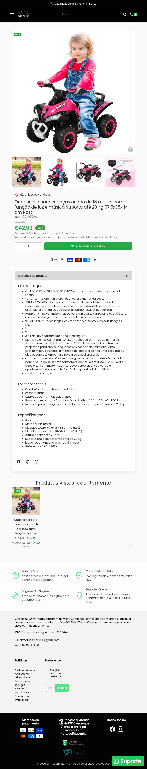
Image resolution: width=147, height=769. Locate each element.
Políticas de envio (26, 670)
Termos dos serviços (22, 683)
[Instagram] (121, 729)
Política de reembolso (22, 690)
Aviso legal (22, 700)
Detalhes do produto (33, 276)
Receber (62, 688)
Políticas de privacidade (22, 675)
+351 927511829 (29, 645)
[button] (133, 15)
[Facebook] (112, 729)
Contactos (22, 696)
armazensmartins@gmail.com (40, 640)
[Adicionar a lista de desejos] (130, 149)
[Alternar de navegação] (11, 15)
